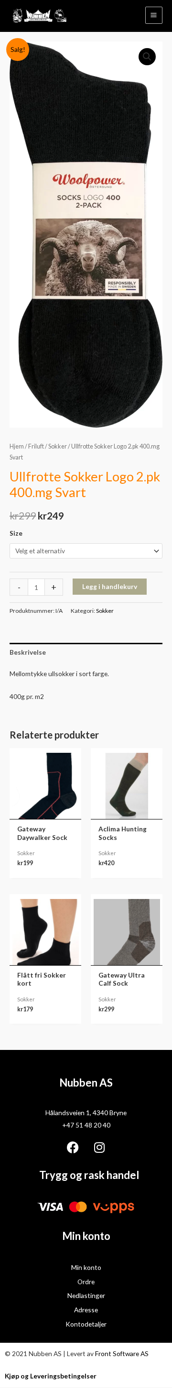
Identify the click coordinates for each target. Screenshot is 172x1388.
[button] (147, 56)
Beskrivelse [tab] (28, 652)
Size (16, 533)
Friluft (36, 446)
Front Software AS (122, 1353)
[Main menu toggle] (153, 15)
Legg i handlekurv (109, 586)
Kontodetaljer (86, 1324)
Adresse (86, 1310)
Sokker (57, 446)
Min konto (86, 1267)
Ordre (86, 1282)
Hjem (17, 446)
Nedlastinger (86, 1295)
